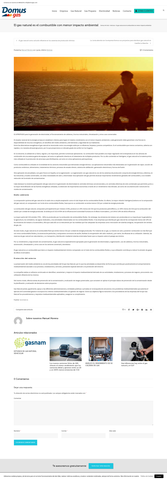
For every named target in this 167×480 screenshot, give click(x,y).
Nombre (17, 431)
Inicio (54, 11)
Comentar (17, 398)
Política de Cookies (147, 476)
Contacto (127, 11)
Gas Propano (90, 11)
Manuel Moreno (27, 50)
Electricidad (104, 11)
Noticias (116, 11)
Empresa (64, 11)
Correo (64, 431)
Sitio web (112, 431)
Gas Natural (76, 11)
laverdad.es (24, 300)
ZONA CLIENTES (145, 11)
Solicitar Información (101, 466)
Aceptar (158, 476)
